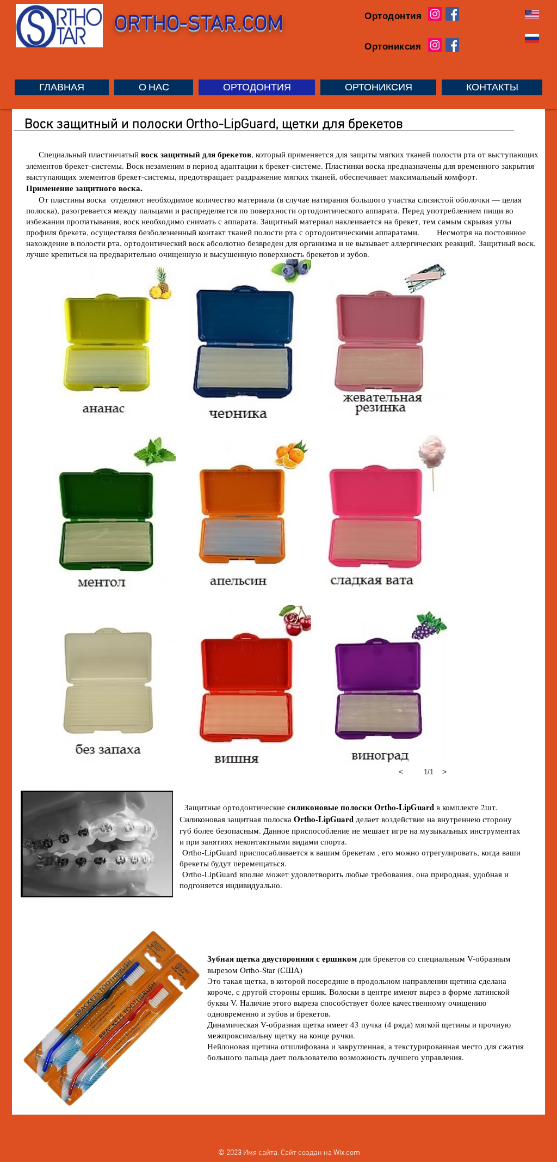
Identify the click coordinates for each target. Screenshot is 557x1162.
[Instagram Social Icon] (435, 14)
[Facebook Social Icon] (452, 14)
